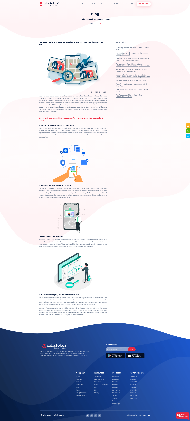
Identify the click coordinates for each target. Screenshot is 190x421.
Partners (78, 382)
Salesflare (133, 387)
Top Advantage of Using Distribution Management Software (129, 96)
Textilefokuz (116, 395)
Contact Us (130, 4)
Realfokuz (115, 382)
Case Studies (98, 382)
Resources (105, 4)
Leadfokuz (115, 376)
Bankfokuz (115, 379)
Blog (95, 390)
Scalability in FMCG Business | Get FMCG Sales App (132, 48)
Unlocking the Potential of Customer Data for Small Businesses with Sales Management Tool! (133, 76)
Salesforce (133, 376)
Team (78, 390)
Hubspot (133, 393)
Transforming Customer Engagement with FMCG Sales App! (133, 85)
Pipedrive (133, 379)
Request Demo (143, 4)
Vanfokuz (115, 398)
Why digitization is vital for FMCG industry (131, 80)
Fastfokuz (115, 387)
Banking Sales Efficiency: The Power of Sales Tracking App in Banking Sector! (132, 70)
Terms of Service (81, 395)
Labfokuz (115, 401)
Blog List (98, 23)
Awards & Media (99, 379)
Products (92, 4)
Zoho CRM (133, 382)
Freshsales (133, 390)
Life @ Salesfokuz (81, 393)
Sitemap (96, 393)
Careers (78, 387)
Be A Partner (118, 4)
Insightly (133, 384)
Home (84, 4)
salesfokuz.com (59, 415)
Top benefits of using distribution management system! (133, 90)
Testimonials (98, 376)
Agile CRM (133, 398)
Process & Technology (101, 384)
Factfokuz (115, 384)
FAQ (95, 387)
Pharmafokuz (116, 393)
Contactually (134, 395)
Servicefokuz (116, 390)
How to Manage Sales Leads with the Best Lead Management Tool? (133, 54)
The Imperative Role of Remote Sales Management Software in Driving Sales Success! (133, 65)
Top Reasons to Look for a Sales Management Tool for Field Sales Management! (132, 59)
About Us (79, 379)
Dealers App (116, 403)
